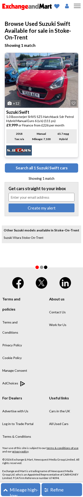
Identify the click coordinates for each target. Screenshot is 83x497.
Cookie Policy (12, 358)
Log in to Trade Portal (17, 424)
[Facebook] (18, 281)
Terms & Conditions (16, 436)
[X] (41, 281)
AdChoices (10, 383)
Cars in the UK (59, 411)
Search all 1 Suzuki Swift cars (42, 167)
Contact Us (57, 312)
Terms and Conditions (10, 327)
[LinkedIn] (65, 281)
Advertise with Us (15, 411)
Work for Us (57, 325)
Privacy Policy (12, 345)
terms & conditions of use (62, 448)
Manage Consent (14, 370)
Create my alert (42, 207)
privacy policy (20, 451)
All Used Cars (58, 424)
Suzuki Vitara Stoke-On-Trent (23, 238)
